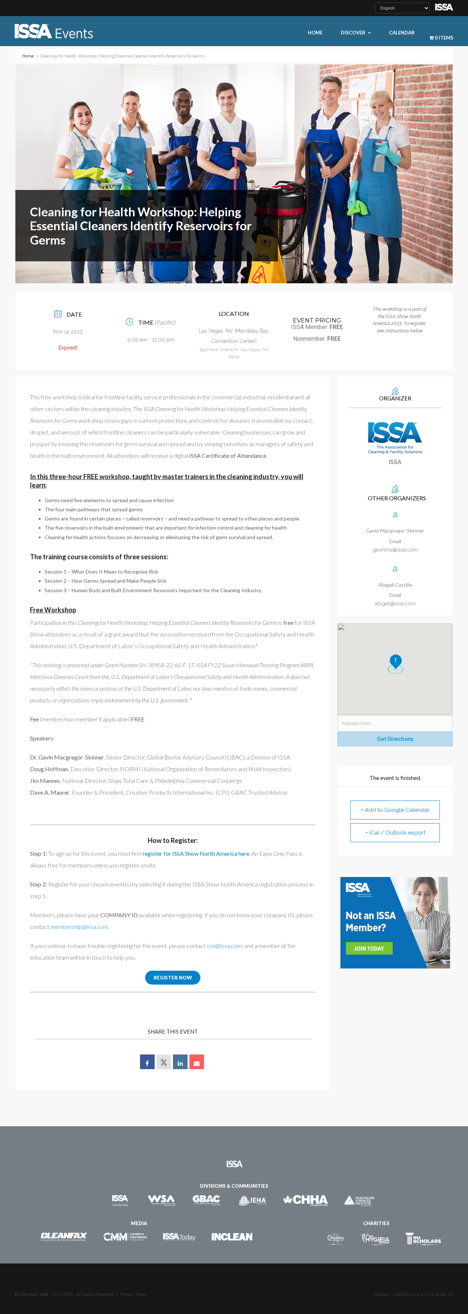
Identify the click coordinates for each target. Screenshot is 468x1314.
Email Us (444, 1294)
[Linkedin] (180, 1061)
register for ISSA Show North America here (196, 853)
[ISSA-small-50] (444, 6)
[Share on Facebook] (147, 1061)
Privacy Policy (133, 1294)
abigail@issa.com (395, 603)
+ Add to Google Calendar (395, 810)
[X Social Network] (163, 1061)
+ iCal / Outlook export (395, 832)
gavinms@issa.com (395, 550)
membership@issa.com (79, 926)
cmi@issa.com (224, 945)
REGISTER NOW (173, 978)
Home (28, 56)
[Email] (196, 1061)
